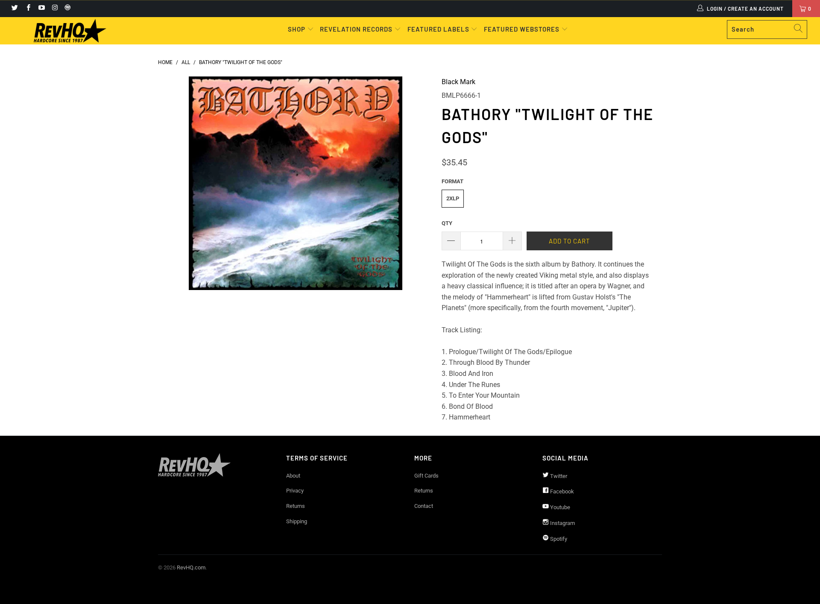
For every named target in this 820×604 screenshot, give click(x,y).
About (293, 475)
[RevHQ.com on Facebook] (27, 9)
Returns (295, 506)
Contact (423, 506)
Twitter (558, 476)
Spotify (558, 539)
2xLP (452, 198)
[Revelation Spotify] (66, 9)
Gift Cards (426, 475)
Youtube (559, 507)
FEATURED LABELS (438, 29)
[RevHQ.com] (70, 31)
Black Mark (458, 82)
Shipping (296, 521)
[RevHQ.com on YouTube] (41, 9)
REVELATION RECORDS (356, 29)
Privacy (295, 490)
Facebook (561, 491)
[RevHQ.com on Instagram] (54, 9)
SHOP (297, 29)
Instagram (562, 523)
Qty (447, 223)
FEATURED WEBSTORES (522, 29)
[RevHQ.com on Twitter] (14, 9)
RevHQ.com (191, 567)
